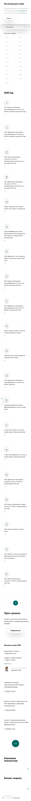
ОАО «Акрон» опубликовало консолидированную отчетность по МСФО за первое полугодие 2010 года (15, 110)
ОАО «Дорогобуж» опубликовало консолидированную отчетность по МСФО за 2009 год (15, 383)
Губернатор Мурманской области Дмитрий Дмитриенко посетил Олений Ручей (15, 407)
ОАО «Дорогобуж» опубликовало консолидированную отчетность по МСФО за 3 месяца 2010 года (15, 308)
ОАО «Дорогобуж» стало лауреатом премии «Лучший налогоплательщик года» (15, 259)
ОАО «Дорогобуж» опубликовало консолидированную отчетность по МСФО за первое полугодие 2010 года (15, 134)
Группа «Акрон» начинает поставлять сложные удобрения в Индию (15, 333)
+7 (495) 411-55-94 (15, 658)
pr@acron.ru (7, 663)
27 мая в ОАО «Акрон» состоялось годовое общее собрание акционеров (15, 432)
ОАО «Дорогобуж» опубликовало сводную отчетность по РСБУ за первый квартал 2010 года (15, 482)
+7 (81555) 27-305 (9, 729)
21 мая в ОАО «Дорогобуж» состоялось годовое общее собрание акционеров (15, 457)
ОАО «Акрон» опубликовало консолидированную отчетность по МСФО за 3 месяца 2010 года (15, 283)
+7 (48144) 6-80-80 (9, 710)
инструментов (22, 10)
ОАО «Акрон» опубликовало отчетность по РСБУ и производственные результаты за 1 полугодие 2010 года (15, 159)
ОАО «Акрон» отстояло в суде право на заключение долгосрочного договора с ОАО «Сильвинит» (15, 556)
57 (5, 603)
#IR (5, 114)
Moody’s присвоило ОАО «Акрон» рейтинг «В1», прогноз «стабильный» (15, 209)
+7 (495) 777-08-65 (9, 660)
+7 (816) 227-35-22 (9, 691)
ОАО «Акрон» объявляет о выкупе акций (15, 531)
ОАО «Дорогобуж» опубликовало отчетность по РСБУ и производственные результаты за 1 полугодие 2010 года (15, 184)
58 (10, 603)
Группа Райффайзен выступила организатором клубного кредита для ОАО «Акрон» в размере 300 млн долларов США (15, 234)
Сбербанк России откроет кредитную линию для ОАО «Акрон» (15, 358)
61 (25, 603)
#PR (5, 263)
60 (20, 603)
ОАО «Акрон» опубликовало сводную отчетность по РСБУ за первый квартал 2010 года (15, 507)
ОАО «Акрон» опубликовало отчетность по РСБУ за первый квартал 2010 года (15, 581)
